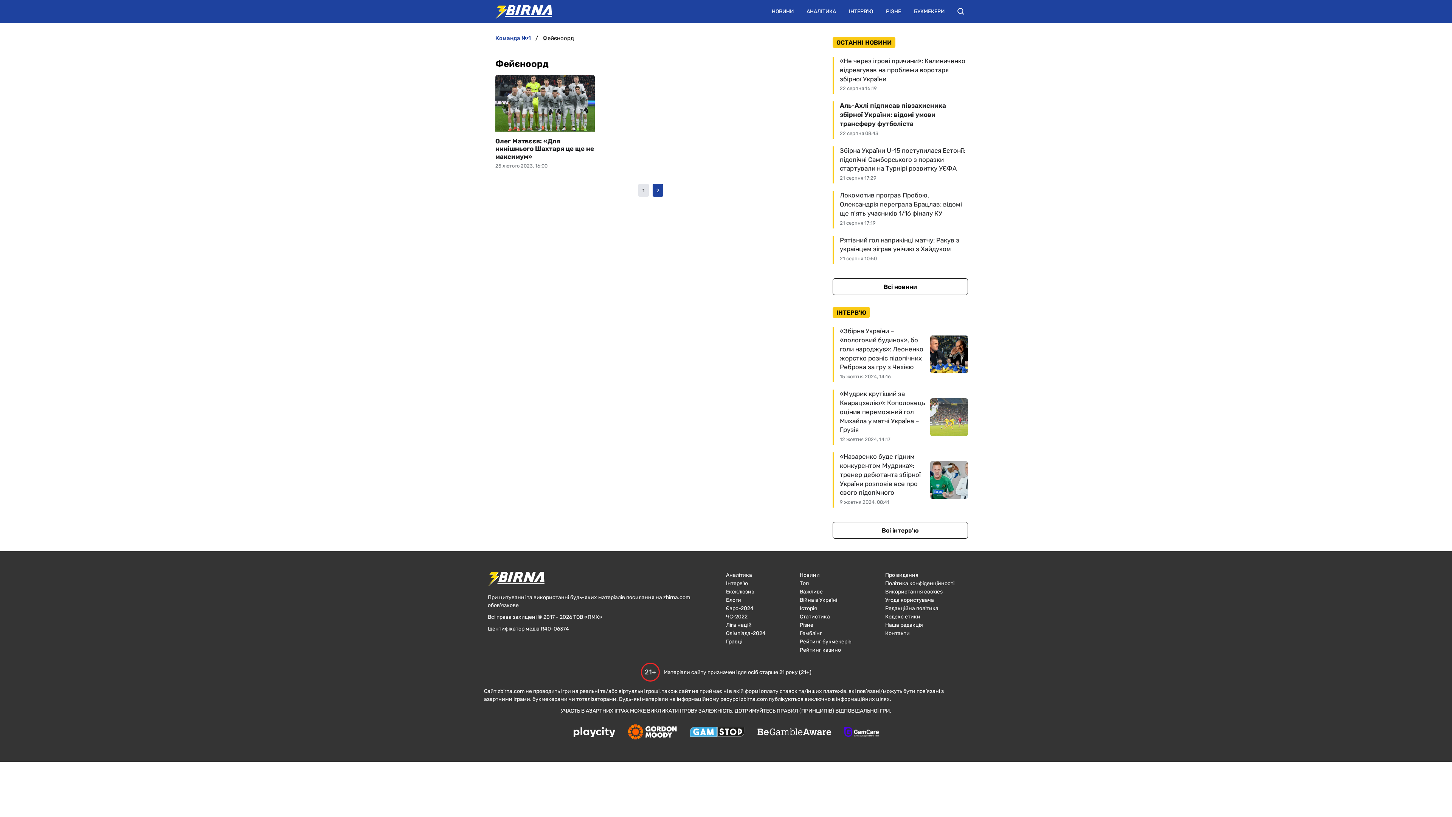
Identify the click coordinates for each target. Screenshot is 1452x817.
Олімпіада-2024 (746, 633)
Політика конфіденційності (919, 583)
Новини (783, 11)
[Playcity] (594, 733)
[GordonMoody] (652, 732)
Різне (893, 11)
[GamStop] (717, 732)
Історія (808, 608)
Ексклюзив (740, 592)
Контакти (897, 633)
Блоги (733, 600)
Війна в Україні (818, 600)
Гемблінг (811, 633)
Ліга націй (739, 625)
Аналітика (821, 11)
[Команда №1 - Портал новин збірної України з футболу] (520, 11)
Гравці (734, 641)
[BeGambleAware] (794, 732)
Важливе (811, 592)
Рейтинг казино (820, 650)
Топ (804, 583)
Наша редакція (904, 625)
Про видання (901, 575)
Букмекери (929, 11)
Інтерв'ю (861, 11)
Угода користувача (909, 600)
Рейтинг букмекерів (826, 641)
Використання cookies (914, 592)
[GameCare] (861, 732)
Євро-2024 (740, 608)
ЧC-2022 (737, 617)
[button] (960, 11)
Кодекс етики (902, 617)
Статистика (815, 617)
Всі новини (900, 286)
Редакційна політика (912, 608)
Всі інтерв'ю (900, 530)
